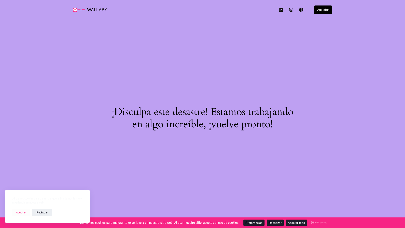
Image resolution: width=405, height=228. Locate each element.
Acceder (323, 9)
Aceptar (21, 212)
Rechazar (42, 212)
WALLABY (97, 9)
